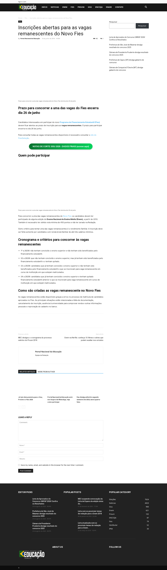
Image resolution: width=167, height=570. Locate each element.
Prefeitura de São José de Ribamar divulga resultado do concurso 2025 (125, 46)
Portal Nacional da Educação (30, 38)
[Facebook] (20, 44)
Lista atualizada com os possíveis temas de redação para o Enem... (89, 525)
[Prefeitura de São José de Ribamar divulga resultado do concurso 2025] (24, 514)
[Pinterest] (31, 44)
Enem (64, 7)
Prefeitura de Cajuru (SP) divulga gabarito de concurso (126, 61)
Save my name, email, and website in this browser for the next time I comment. (52, 465)
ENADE (109, 7)
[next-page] (23, 406)
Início (44, 7)
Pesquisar (113, 22)
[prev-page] (19, 406)
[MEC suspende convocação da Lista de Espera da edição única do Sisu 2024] (69, 502)
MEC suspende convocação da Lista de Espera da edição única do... (90, 501)
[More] (43, 44)
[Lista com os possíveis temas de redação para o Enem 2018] (70, 514)
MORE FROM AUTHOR (46, 372)
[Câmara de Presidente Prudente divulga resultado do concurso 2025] (24, 526)
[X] (26, 44)
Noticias (55, 7)
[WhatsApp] (37, 44)
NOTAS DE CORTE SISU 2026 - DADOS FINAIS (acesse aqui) (61, 146)
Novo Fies (67, 216)
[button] (146, 7)
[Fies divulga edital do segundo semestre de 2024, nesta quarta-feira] (90, 386)
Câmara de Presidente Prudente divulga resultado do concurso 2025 (128, 53)
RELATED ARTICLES (27, 372)
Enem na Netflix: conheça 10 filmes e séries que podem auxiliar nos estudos (84, 339)
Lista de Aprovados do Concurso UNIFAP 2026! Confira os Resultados (127, 38)
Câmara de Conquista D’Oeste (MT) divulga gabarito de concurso (126, 69)
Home (20, 18)
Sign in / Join (22, 2)
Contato (119, 7)
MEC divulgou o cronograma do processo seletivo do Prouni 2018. (35, 339)
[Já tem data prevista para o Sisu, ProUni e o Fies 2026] (31, 386)
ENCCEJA (99, 7)
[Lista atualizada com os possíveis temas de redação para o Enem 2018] (70, 526)
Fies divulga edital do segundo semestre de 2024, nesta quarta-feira (88, 399)
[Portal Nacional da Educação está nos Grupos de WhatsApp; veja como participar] (60, 386)
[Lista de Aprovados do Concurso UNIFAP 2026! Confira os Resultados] (24, 502)
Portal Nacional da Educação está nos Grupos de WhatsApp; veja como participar (59, 399)
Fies (72, 7)
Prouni (81, 7)
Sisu (90, 7)
